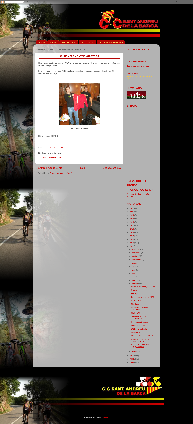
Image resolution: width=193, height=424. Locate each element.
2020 (132, 215)
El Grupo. (135, 294)
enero (134, 351)
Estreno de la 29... (138, 325)
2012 (132, 243)
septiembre (137, 260)
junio (134, 270)
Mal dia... (135, 304)
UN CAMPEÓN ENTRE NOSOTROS (140, 340)
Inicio (82, 167)
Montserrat (135, 332)
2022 (132, 208)
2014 (132, 236)
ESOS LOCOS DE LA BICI (142, 336)
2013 (132, 239)
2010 (132, 356)
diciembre (136, 249)
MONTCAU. (136, 313)
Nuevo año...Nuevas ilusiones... (139, 308)
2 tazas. (134, 290)
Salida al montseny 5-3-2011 (143, 287)
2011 (132, 246)
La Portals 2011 (137, 300)
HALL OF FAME (68, 42)
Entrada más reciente (50, 167)
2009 (132, 359)
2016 (132, 229)
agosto (135, 263)
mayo (134, 273)
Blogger (105, 417)
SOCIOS (53, 42)
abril (134, 277)
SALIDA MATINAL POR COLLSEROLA (140, 346)
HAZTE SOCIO (87, 42)
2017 (132, 225)
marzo (134, 280)
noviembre (136, 253)
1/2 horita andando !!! (140, 329)
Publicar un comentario (51, 157)
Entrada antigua (112, 167)
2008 (132, 362)
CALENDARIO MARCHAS (111, 42)
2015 (132, 232)
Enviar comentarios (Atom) (61, 173)
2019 (132, 219)
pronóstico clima (140, 189)
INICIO (42, 42)
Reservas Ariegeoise (139, 322)
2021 (132, 212)
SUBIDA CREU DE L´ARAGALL (139, 317)
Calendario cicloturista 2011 (142, 297)
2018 (132, 222)
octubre (135, 256)
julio (133, 267)
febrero (135, 284)
